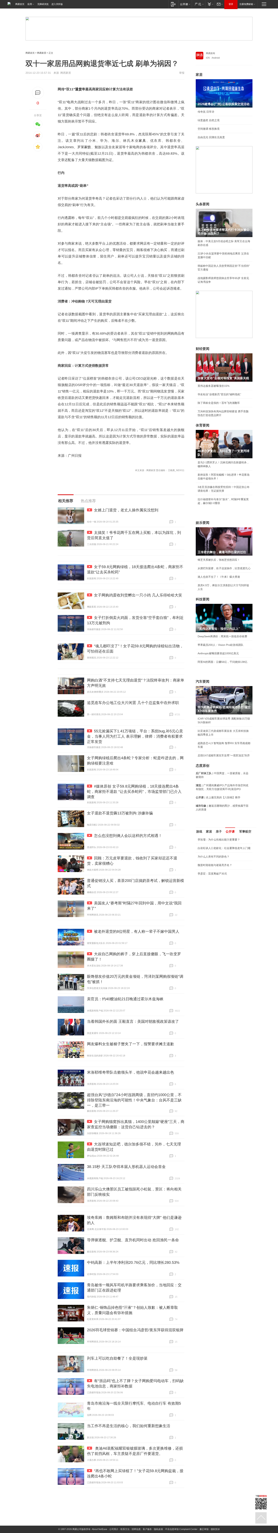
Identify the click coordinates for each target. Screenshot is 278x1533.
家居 (199, 75)
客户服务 (147, 1529)
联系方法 (125, 1529)
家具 (142, 141)
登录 (231, 4)
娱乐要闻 (202, 523)
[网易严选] (198, 4)
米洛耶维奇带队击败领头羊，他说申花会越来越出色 (130, 1072)
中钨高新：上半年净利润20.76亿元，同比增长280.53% (133, 1262)
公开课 (230, 831)
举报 (181, 72)
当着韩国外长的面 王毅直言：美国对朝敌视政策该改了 (133, 1021)
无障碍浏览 (43, 4)
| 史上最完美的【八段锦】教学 (218, 797)
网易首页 (19, 4)
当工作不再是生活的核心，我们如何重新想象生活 (128, 1426)
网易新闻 (210, 53)
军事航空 (245, 831)
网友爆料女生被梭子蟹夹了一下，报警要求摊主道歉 (130, 1044)
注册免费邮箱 (246, 4)
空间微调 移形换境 (209, 128)
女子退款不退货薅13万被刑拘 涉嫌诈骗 (120, 813)
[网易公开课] (185, 4)
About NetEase (99, 1529)
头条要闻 (202, 204)
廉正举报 (204, 1529)
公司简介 (113, 1529)
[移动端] (173, 4)
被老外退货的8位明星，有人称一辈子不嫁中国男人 (136, 931)
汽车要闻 (202, 681)
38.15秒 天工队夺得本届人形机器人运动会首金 (126, 1167)
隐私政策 (158, 1529)
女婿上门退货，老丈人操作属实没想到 (126, 510)
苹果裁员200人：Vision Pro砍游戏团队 (220, 644)
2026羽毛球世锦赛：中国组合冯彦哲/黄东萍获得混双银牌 (135, 1330)
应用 (29, 4)
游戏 (199, 831)
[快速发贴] (38, 93)
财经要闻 (202, 349)
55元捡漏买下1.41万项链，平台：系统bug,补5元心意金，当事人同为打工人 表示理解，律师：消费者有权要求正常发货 (135, 736)
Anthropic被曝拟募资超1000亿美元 (218, 653)
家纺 (87, 147)
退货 (78, 89)
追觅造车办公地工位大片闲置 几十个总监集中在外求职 (133, 703)
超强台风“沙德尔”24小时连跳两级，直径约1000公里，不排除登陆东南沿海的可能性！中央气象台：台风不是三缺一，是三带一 (134, 1100)
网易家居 (41, 53)
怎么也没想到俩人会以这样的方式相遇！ (128, 836)
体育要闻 (202, 425)
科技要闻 (202, 599)
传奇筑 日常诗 (206, 111)
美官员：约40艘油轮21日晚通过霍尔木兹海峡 (125, 999)
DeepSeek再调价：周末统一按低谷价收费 (222, 636)
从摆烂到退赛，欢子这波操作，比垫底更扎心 (224, 568)
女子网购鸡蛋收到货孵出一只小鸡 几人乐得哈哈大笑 (138, 595)
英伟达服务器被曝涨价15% (213, 385)
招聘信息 (136, 1529)
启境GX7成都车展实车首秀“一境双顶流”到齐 (224, 755)
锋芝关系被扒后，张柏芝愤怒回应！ (219, 559)
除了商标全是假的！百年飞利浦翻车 (219, 402)
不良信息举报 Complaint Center (181, 1529)
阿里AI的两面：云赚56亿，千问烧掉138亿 (222, 661)
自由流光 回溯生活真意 (211, 137)
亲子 (219, 831)
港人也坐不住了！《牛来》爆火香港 (219, 576)
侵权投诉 (215, 1529)
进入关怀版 (57, 4)
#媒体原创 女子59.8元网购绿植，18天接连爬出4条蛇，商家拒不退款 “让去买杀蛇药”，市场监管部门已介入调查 (134, 791)
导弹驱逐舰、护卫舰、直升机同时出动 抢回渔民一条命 (133, 1240)
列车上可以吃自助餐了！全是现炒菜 (117, 1358)
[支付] (210, 4)
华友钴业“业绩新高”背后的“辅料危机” (219, 394)
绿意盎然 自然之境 (209, 120)
